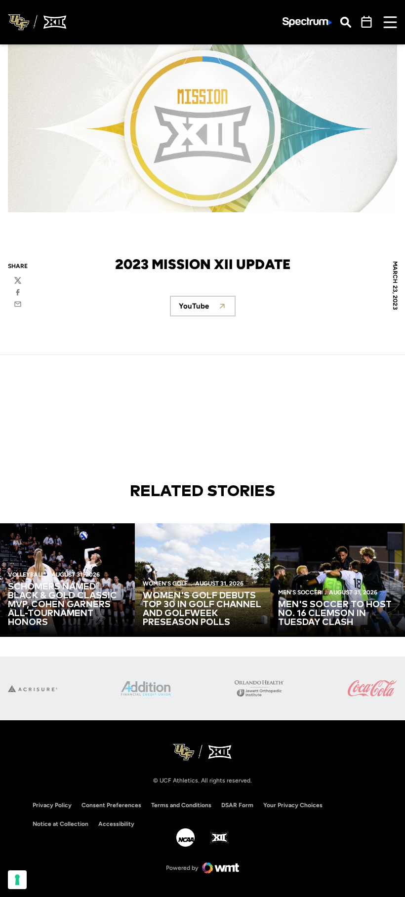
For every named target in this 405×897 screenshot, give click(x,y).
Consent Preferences (111, 805)
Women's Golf (165, 583)
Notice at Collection (60, 823)
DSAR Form (237, 805)
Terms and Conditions (181, 805)
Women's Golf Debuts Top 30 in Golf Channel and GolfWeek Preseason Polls (202, 609)
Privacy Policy (52, 805)
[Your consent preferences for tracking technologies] (17, 879)
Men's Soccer (300, 592)
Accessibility (116, 823)
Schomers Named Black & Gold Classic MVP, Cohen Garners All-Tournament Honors (62, 605)
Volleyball (26, 574)
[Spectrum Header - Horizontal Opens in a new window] (307, 22)
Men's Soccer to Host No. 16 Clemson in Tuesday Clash (335, 613)
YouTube (207, 309)
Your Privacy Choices (293, 805)
